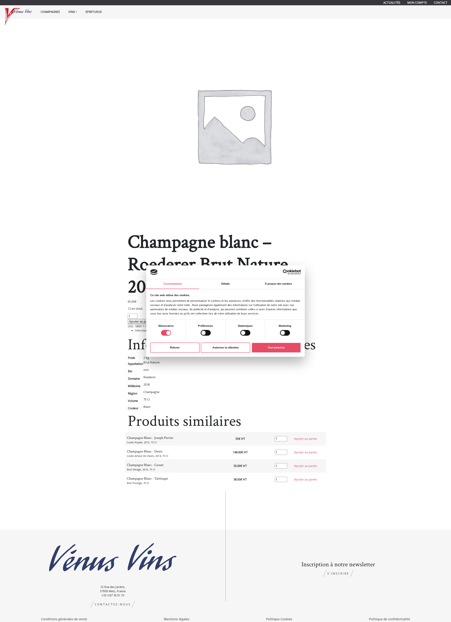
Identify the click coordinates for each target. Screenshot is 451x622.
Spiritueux (93, 12)
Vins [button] (71, 12)
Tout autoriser (276, 347)
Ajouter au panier (140, 321)
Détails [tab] (225, 283)
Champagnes (50, 12)
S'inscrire (338, 573)
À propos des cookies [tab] (278, 283)
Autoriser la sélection (225, 347)
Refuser (175, 347)
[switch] (206, 333)
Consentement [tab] (172, 283)
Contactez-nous (113, 604)
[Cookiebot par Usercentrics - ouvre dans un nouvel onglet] (285, 272)
